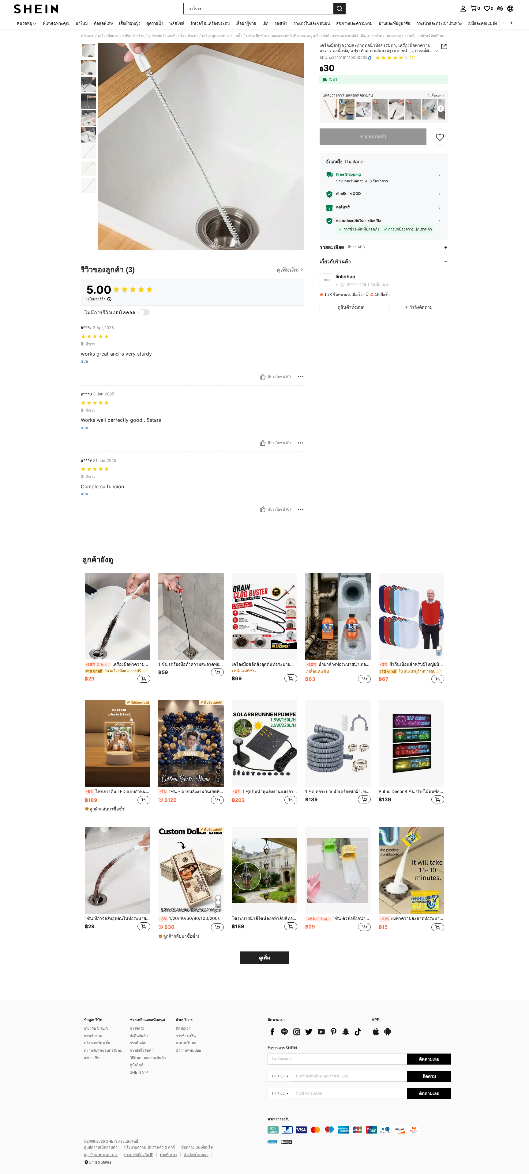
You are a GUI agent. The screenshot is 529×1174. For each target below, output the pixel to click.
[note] (106, 809)
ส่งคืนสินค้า (139, 1036)
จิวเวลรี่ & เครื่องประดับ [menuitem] (210, 23)
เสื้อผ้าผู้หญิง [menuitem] (129, 23)
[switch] (143, 312)
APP (375, 1020)
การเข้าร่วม (93, 1036)
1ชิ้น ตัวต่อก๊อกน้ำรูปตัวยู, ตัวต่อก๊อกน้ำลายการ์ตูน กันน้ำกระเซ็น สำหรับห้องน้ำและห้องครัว (338, 918)
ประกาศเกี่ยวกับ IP (138, 1155)
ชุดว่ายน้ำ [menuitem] (154, 23)
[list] (317, 1031)
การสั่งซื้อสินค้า (142, 1050)
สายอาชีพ (91, 1058)
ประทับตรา (168, 1155)
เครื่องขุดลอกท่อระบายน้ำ (222, 36)
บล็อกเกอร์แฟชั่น (97, 1043)
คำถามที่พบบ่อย (188, 1050)
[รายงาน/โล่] (300, 376)
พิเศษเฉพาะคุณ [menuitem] (56, 23)
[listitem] (330, 109)
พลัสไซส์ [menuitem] (176, 23)
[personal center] (463, 8)
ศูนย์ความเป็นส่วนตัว (101, 1147)
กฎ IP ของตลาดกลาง (101, 1155)
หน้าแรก (87, 36)
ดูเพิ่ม (264, 957)
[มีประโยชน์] (262, 376)
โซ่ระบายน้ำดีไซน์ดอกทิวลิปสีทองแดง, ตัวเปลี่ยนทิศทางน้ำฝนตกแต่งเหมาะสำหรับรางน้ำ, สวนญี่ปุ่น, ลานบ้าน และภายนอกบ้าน (264, 918)
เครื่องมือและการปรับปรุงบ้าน (121, 36)
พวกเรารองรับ (279, 1119)
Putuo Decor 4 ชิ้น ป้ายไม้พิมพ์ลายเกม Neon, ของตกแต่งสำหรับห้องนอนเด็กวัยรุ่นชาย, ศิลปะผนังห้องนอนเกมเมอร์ (411, 791)
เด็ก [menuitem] (265, 23)
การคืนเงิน (138, 1043)
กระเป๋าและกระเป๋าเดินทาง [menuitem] (439, 23)
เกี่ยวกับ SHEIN (96, 1028)
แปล (84, 361)
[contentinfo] (359, 1130)
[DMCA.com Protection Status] (286, 1141)
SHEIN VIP (139, 1072)
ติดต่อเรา (183, 1028)
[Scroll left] (504, 23)
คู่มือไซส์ (136, 1065)
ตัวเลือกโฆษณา (196, 1155)
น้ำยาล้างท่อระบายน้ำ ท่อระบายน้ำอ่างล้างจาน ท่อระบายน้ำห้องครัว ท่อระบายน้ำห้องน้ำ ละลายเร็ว (338, 664)
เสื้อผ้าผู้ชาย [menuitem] (246, 23)
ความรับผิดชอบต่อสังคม (103, 1050)
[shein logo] (36, 8)
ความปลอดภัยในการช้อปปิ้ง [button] (358, 221)
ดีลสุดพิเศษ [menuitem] (103, 23)
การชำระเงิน (186, 1036)
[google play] (387, 1034)
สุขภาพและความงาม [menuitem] (354, 23)
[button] (500, 8)
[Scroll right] (511, 23)
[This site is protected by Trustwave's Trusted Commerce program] (272, 1141)
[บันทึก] (440, 136)
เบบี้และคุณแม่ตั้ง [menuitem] (482, 23)
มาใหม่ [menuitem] (82, 23)
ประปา (193, 36)
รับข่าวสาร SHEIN (282, 1048)
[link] (475, 8)
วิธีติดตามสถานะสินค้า (148, 1058)
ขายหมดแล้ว (373, 136)
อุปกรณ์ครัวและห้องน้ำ (166, 36)
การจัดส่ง (137, 1028)
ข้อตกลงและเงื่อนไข (197, 1147)
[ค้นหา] (339, 8)
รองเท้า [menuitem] (281, 23)
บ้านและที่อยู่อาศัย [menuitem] (394, 23)
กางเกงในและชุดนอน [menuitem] (311, 23)
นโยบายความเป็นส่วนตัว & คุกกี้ (149, 1147)
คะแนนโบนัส (186, 1043)
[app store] (376, 1034)
